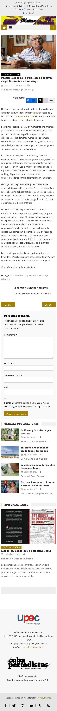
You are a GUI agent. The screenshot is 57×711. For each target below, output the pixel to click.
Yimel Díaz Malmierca (33, 441)
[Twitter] (40, 100)
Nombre (9, 363)
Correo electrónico (14, 375)
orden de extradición (24, 116)
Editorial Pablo (16, 504)
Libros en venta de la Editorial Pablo (26, 550)
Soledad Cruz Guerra (33, 476)
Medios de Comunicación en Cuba (28, 9)
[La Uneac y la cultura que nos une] (10, 434)
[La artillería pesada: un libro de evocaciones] (10, 469)
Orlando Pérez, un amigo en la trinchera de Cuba (50, 304)
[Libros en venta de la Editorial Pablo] (28, 526)
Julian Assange (41, 275)
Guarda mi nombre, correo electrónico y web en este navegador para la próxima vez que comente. (28, 404)
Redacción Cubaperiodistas (30, 288)
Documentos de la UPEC (16, 6)
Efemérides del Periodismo (40, 6)
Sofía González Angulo (34, 458)
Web (6, 387)
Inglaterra (29, 275)
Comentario (10, 334)
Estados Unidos (18, 275)
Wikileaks (5, 279)
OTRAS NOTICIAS (11, 74)
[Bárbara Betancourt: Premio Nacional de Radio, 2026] (10, 486)
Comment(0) (29, 89)
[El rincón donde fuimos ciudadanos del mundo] (10, 452)
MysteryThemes (44, 697)
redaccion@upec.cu (35, 647)
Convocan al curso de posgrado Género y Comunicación (10, 304)
